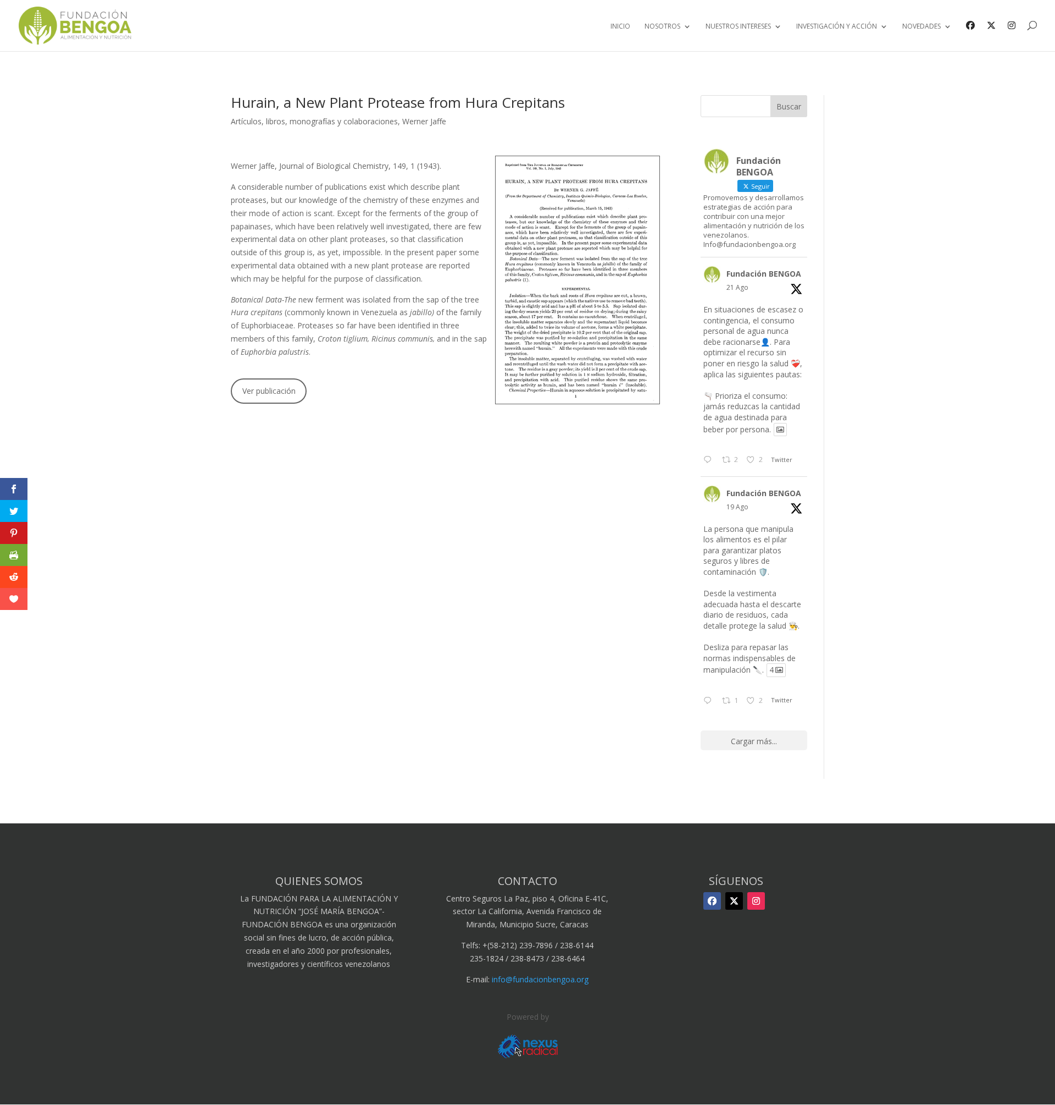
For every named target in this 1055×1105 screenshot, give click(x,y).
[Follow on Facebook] (712, 901)
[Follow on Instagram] (756, 901)
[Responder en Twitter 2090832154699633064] (710, 460)
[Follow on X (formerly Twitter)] (734, 901)
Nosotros (662, 27)
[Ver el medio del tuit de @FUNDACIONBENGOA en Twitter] (780, 429)
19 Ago (737, 507)
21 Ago (737, 287)
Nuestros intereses (738, 27)
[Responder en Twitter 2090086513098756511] (710, 701)
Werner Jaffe (424, 121)
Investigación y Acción (836, 27)
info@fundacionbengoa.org (540, 979)
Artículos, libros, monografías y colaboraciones (314, 121)
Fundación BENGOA (763, 273)
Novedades (921, 27)
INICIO (620, 27)
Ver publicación (269, 391)
